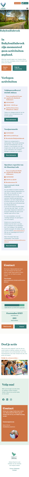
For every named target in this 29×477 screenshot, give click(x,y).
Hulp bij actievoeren (18, 68)
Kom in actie (17, 3)
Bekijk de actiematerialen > (9, 358)
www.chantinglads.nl (19, 230)
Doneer (26, 3)
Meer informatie (11, 119)
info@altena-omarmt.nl (9, 426)
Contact (14, 470)
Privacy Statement (14, 468)
